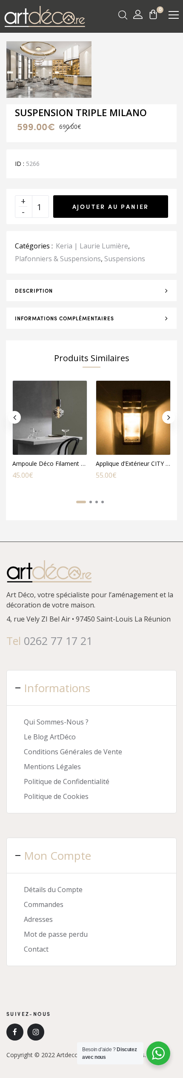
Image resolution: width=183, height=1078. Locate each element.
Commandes (43, 904)
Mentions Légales (52, 766)
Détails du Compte (53, 889)
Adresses (38, 919)
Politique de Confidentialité (66, 781)
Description (34, 290)
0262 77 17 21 (58, 641)
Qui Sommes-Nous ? (56, 722)
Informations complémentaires (64, 318)
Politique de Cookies (56, 796)
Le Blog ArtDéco (50, 736)
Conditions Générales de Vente (73, 751)
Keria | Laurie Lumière (92, 246)
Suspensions (124, 258)
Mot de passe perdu (56, 934)
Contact (36, 949)
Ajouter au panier (110, 206)
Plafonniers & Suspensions (58, 258)
